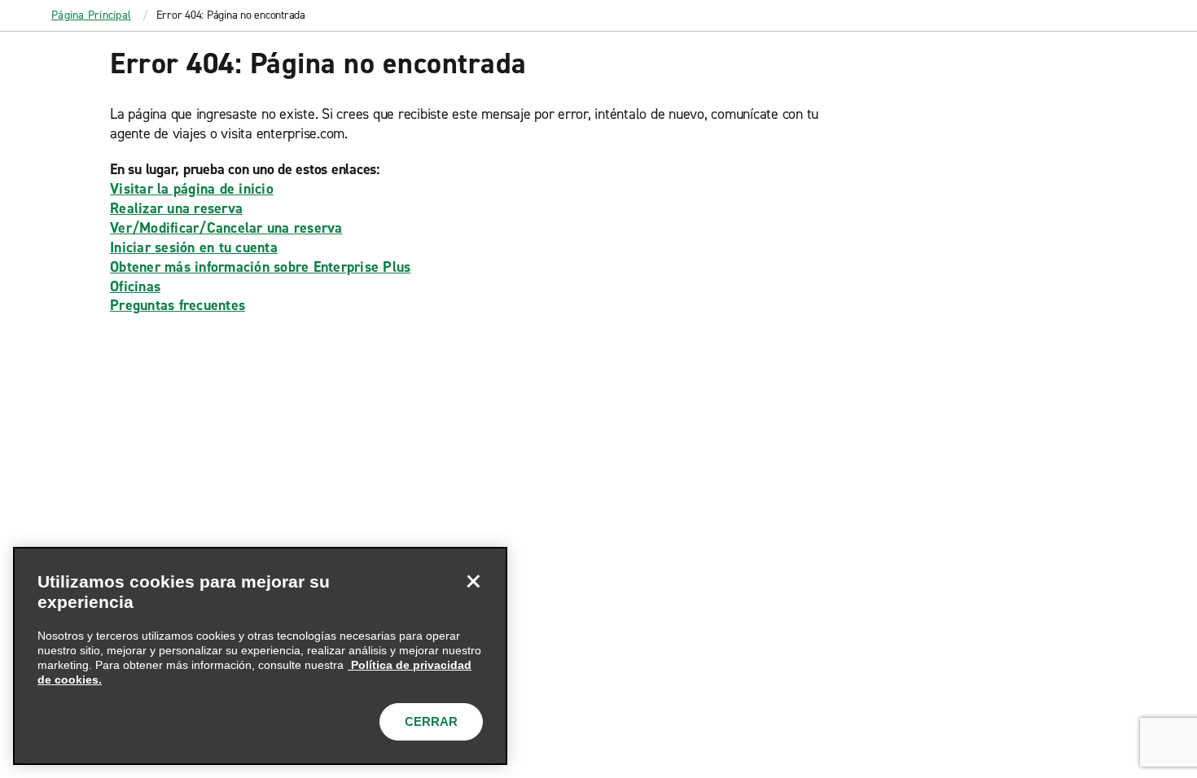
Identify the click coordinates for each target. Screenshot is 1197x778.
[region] (260, 656)
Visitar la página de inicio (192, 189)
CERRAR (431, 721)
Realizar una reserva (176, 208)
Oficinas (135, 286)
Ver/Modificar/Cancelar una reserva (226, 228)
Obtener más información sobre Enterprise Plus (260, 267)
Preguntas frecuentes (177, 305)
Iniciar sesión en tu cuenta (194, 247)
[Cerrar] (473, 581)
